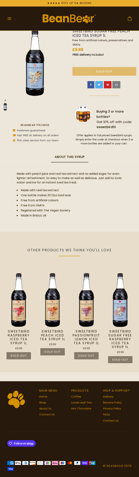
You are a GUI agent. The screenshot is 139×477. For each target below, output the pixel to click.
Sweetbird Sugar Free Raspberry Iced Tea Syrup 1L (120, 339)
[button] (21, 389)
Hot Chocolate (81, 408)
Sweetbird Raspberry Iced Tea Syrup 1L (19, 337)
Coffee (76, 396)
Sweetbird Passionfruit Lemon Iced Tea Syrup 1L (86, 337)
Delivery (108, 396)
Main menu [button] (48, 390)
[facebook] (90, 84)
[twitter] (99, 84)
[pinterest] (107, 84)
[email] (116, 84)
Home (43, 396)
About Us (45, 408)
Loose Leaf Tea (81, 402)
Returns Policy (112, 402)
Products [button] (80, 390)
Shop (42, 402)
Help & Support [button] (116, 390)
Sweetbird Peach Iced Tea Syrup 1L (52, 335)
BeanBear (115, 466)
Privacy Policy (112, 408)
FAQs (106, 414)
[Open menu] (12, 19)
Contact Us (47, 414)
